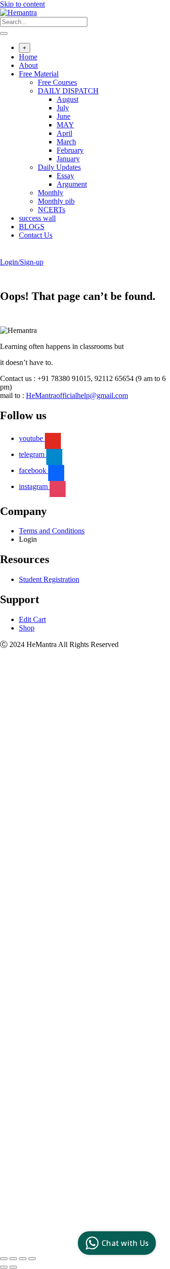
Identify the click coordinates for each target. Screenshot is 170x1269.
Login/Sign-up (21, 262)
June (63, 116)
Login (28, 539)
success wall (37, 218)
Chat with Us (125, 1243)
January (68, 159)
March (66, 142)
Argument (72, 184)
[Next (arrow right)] (13, 1267)
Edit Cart (32, 619)
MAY (65, 125)
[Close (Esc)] (32, 1258)
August (67, 99)
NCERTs (51, 210)
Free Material (39, 74)
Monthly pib (56, 201)
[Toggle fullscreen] (13, 1258)
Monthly (50, 193)
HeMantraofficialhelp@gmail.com (77, 395)
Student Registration (49, 579)
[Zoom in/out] (4, 1258)
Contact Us (35, 235)
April (64, 133)
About (28, 65)
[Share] (22, 1258)
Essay (65, 176)
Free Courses (57, 82)
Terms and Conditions (52, 531)
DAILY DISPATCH (68, 91)
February (70, 150)
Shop (26, 628)
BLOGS (31, 227)
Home (28, 57)
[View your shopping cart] (5, 253)
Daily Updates (59, 167)
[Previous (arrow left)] (4, 1267)
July (63, 108)
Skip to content (22, 4)
